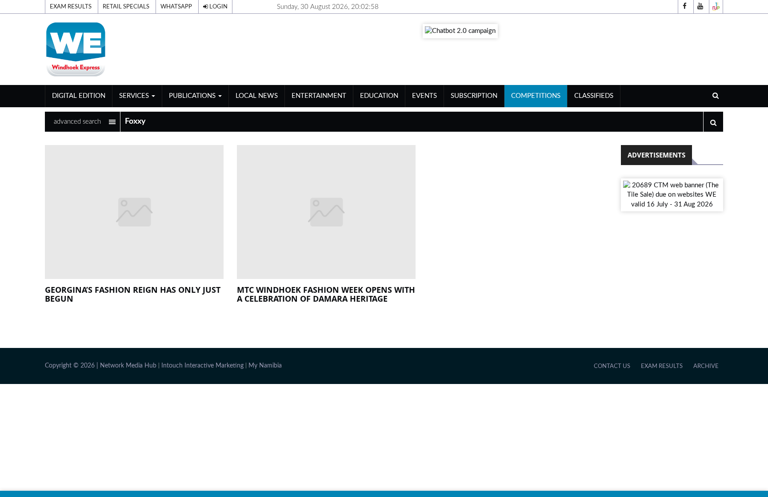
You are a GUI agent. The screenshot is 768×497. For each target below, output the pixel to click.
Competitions (535, 96)
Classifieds (593, 96)
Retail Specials (126, 6)
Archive (706, 366)
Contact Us (612, 366)
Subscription (474, 96)
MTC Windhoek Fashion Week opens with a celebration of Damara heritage (326, 294)
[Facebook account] (685, 6)
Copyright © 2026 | (72, 366)
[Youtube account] (700, 6)
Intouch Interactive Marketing (202, 366)
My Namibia (265, 366)
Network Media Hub (128, 366)
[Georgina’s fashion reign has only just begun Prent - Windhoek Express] (134, 212)
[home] (153, 49)
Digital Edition (78, 96)
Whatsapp (176, 6)
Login (218, 6)
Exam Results (71, 6)
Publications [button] (193, 96)
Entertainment (319, 96)
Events (424, 96)
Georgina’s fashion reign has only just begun (132, 294)
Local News (257, 96)
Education (379, 96)
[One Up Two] (716, 6)
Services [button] (135, 96)
